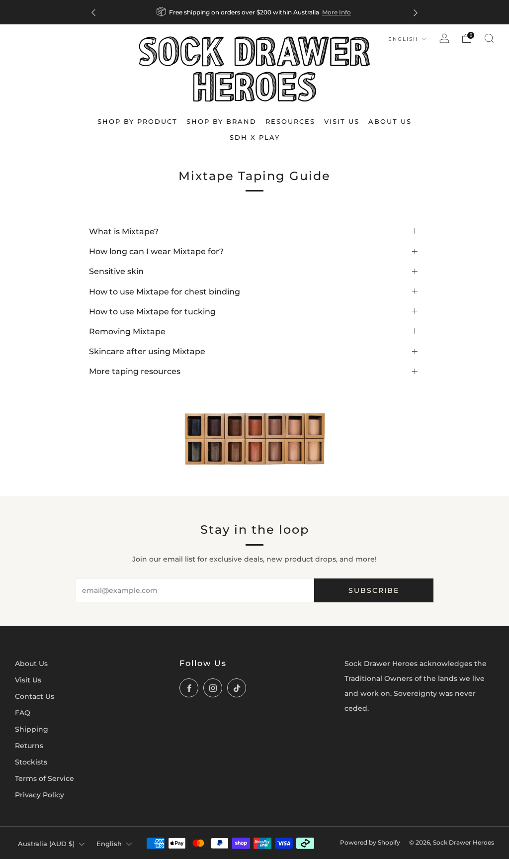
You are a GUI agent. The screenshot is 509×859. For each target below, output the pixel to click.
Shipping (31, 729)
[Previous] (93, 12)
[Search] (489, 38)
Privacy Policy (39, 794)
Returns (29, 745)
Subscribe (373, 590)
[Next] (415, 12)
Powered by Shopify (370, 842)
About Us (31, 663)
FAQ (22, 712)
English (404, 39)
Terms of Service (44, 778)
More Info (336, 12)
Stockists (31, 762)
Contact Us (34, 696)
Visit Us (28, 679)
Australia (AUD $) (46, 844)
